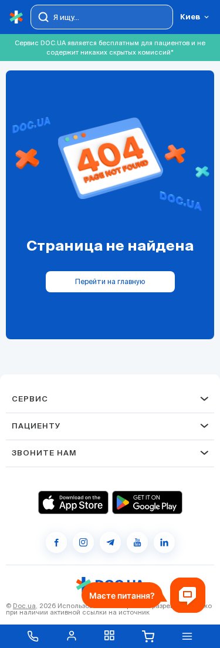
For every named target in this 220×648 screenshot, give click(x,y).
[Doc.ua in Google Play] (147, 502)
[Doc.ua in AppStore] (73, 502)
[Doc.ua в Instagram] (83, 542)
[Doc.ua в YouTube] (137, 542)
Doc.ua (24, 605)
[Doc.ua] (16, 17)
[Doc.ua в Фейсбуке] (56, 542)
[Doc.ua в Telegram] (110, 542)
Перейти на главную (110, 281)
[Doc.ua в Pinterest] (164, 542)
